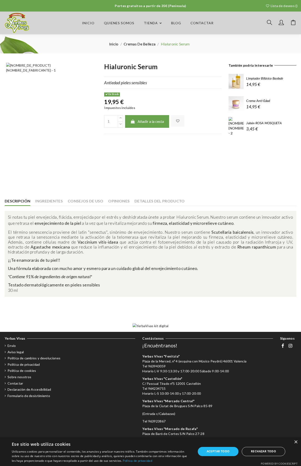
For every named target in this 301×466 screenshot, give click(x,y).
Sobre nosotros (19, 377)
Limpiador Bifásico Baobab (264, 78)
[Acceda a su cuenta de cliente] (281, 23)
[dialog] (150, 451)
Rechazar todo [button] (263, 451)
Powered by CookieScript (279, 463)
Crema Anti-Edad (258, 101)
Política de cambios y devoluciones (34, 358)
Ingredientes (49, 201)
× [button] (295, 442)
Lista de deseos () (283, 6)
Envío (12, 346)
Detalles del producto (160, 201)
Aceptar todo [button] (218, 451)
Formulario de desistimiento (29, 396)
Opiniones (119, 201)
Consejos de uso (85, 201)
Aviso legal (16, 352)
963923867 (157, 421)
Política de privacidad (24, 364)
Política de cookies (22, 371)
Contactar (15, 383)
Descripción (17, 201)
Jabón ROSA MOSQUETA (264, 123)
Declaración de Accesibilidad (29, 389)
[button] (152, 23)
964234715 (157, 388)
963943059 (157, 366)
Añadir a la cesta (151, 121)
